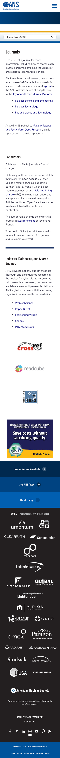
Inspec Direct (22, 308)
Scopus (19, 320)
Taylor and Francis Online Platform (32, 94)
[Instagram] (30, 731)
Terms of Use (29, 753)
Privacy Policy (16, 753)
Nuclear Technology (26, 106)
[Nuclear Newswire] (49, 731)
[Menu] (54, 5)
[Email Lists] (30, 734)
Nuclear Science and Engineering (34, 100)
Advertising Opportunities (30, 717)
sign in (47, 86)
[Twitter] (16, 731)
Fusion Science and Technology (33, 112)
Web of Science (24, 302)
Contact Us (30, 721)
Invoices (39, 753)
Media (47, 753)
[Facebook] (10, 731)
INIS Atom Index (24, 326)
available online (26, 220)
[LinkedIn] (23, 731)
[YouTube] (36, 731)
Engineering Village (26, 314)
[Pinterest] (43, 731)
